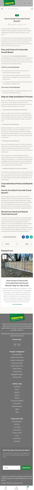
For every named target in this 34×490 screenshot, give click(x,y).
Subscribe (26, 468)
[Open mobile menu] (2, 8)
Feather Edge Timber (17, 366)
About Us (17, 392)
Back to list (17, 244)
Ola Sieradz (13, 24)
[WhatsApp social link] (31, 237)
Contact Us (17, 386)
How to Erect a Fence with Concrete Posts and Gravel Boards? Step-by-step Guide (17, 283)
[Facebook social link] (24, 3)
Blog (17, 412)
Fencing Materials (17, 354)
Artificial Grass (17, 377)
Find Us (17, 389)
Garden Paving (17, 371)
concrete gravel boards (18, 56)
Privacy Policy (17, 403)
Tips (17, 15)
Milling (17, 409)
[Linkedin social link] (27, 237)
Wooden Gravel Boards (17, 360)
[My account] (32, 8)
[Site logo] (9, 3)
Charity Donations (17, 406)
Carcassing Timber (17, 363)
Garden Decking (17, 369)
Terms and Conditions (17, 401)
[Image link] (17, 317)
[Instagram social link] (28, 3)
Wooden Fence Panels (17, 357)
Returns (17, 398)
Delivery (17, 395)
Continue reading (17, 304)
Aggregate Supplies (17, 374)
